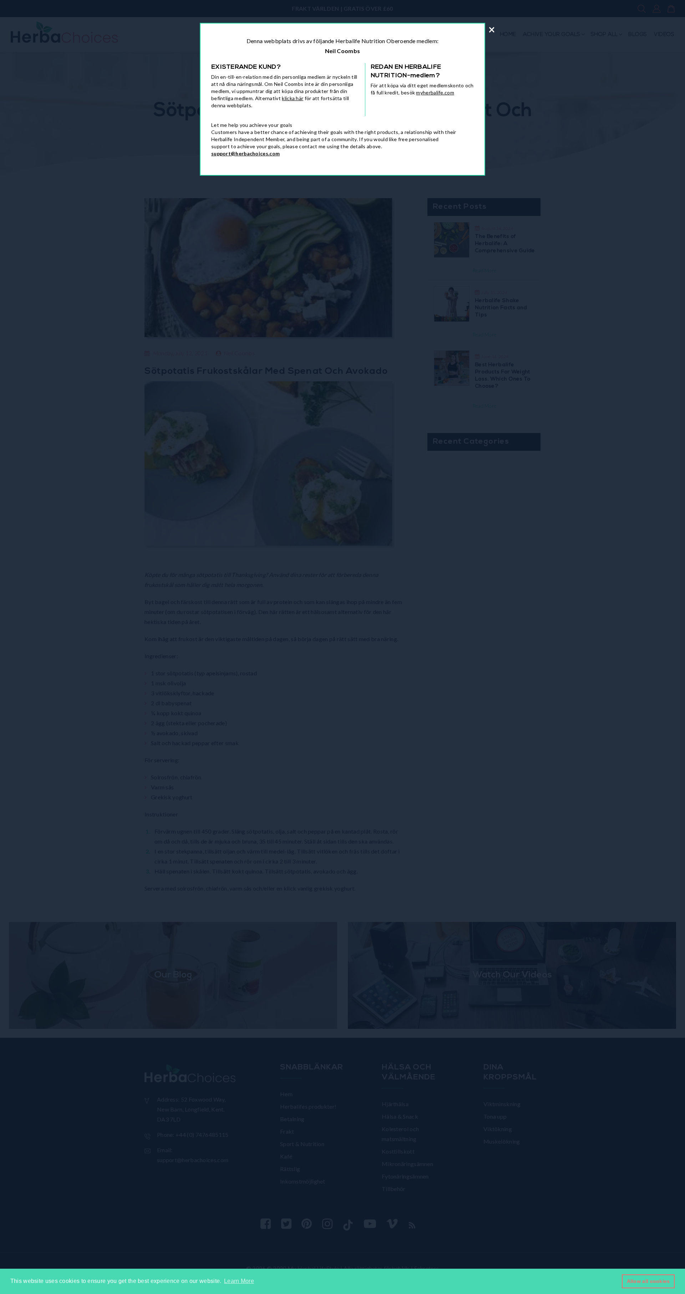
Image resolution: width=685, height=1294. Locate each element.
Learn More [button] (239, 1281)
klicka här (292, 98)
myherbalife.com (435, 92)
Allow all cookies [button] (648, 1281)
